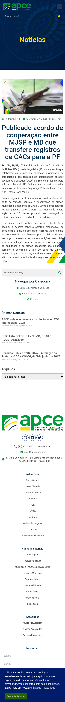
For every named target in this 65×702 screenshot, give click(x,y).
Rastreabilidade (32, 579)
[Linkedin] (32, 438)
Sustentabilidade (32, 585)
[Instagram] (25, 438)
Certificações (32, 591)
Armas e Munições (32, 573)
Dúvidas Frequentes (32, 635)
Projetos (32, 498)
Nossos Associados (32, 629)
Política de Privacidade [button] (42, 687)
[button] (59, 6)
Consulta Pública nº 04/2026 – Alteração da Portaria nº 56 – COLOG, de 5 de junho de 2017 (31, 354)
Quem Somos (32, 480)
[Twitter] (39, 438)
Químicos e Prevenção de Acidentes (32, 567)
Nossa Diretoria (32, 486)
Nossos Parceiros (32, 492)
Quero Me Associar (32, 623)
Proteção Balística (32, 560)
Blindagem (32, 554)
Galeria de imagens (32, 523)
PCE (32, 505)
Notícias (32, 39)
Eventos (32, 511)
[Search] (59, 16)
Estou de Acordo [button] (16, 696)
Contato (33, 529)
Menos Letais (32, 597)
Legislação (32, 604)
